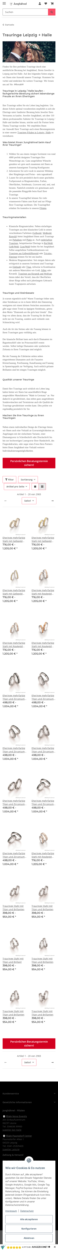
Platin (29, 240)
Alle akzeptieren (29, 1219)
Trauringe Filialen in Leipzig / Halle (34, 132)
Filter (10, 479)
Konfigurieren (29, 1228)
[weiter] (52, 501)
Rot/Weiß (48, 243)
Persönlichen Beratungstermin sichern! (29, 463)
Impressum (11, 1210)
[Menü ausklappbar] (4, 2)
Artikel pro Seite (15, 486)
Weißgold (47, 233)
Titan (28, 267)
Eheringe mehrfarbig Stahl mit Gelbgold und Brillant (14, 539)
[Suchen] (51, 12)
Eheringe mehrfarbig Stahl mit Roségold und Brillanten (14, 644)
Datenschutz (27, 1210)
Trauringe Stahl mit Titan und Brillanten (13, 907)
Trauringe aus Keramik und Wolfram (35, 274)
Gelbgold (37, 233)
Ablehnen (29, 1238)
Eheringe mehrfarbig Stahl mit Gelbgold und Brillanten (14, 592)
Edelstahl (17, 267)
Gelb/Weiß (14, 246)
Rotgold (12, 236)
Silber (44, 270)
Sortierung (27, 479)
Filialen (42, 208)
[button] (40, 3)
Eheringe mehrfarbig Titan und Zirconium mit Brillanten (43, 697)
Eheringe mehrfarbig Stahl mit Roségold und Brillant (43, 592)
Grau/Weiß (25, 246)
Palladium (17, 240)
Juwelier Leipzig (11, 1149)
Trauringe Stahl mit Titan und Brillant (13, 960)
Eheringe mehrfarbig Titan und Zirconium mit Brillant (14, 697)
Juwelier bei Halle (12, 1129)
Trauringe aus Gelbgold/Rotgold (24, 253)
